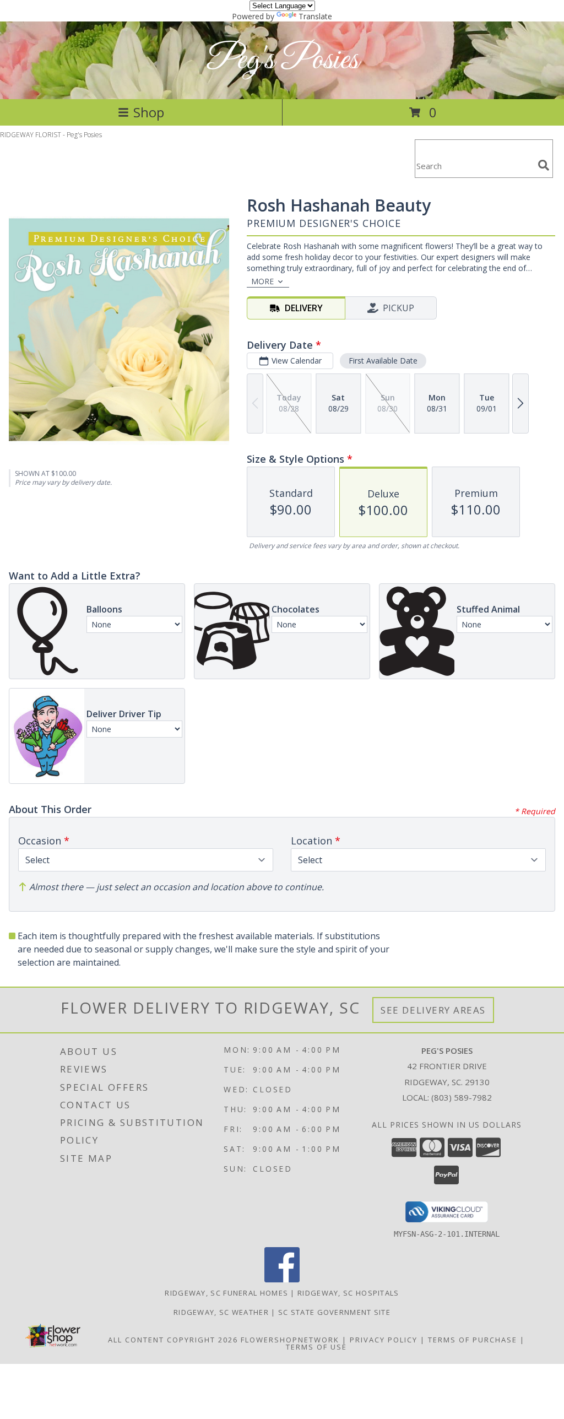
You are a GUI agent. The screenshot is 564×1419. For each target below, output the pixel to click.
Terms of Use (316, 1347)
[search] (543, 165)
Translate (315, 16)
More (262, 281)
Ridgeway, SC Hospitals (348, 1293)
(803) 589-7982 (461, 1097)
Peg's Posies (282, 60)
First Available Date (383, 360)
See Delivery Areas (433, 1010)
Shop (148, 112)
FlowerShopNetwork (290, 1340)
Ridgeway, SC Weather (221, 1312)
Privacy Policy (383, 1340)
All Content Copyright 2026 (173, 1340)
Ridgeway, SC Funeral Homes (226, 1293)
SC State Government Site (334, 1312)
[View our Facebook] (282, 1279)
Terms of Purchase (472, 1340)
